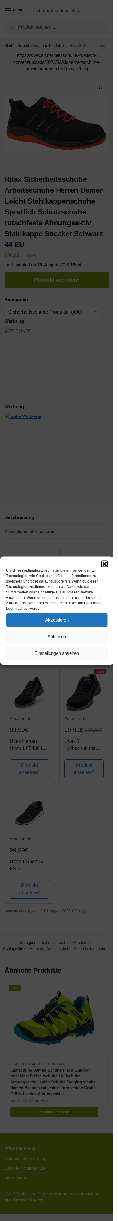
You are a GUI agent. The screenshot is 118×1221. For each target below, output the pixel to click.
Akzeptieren (57, 619)
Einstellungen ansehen (56, 653)
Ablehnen (57, 636)
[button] (104, 564)
